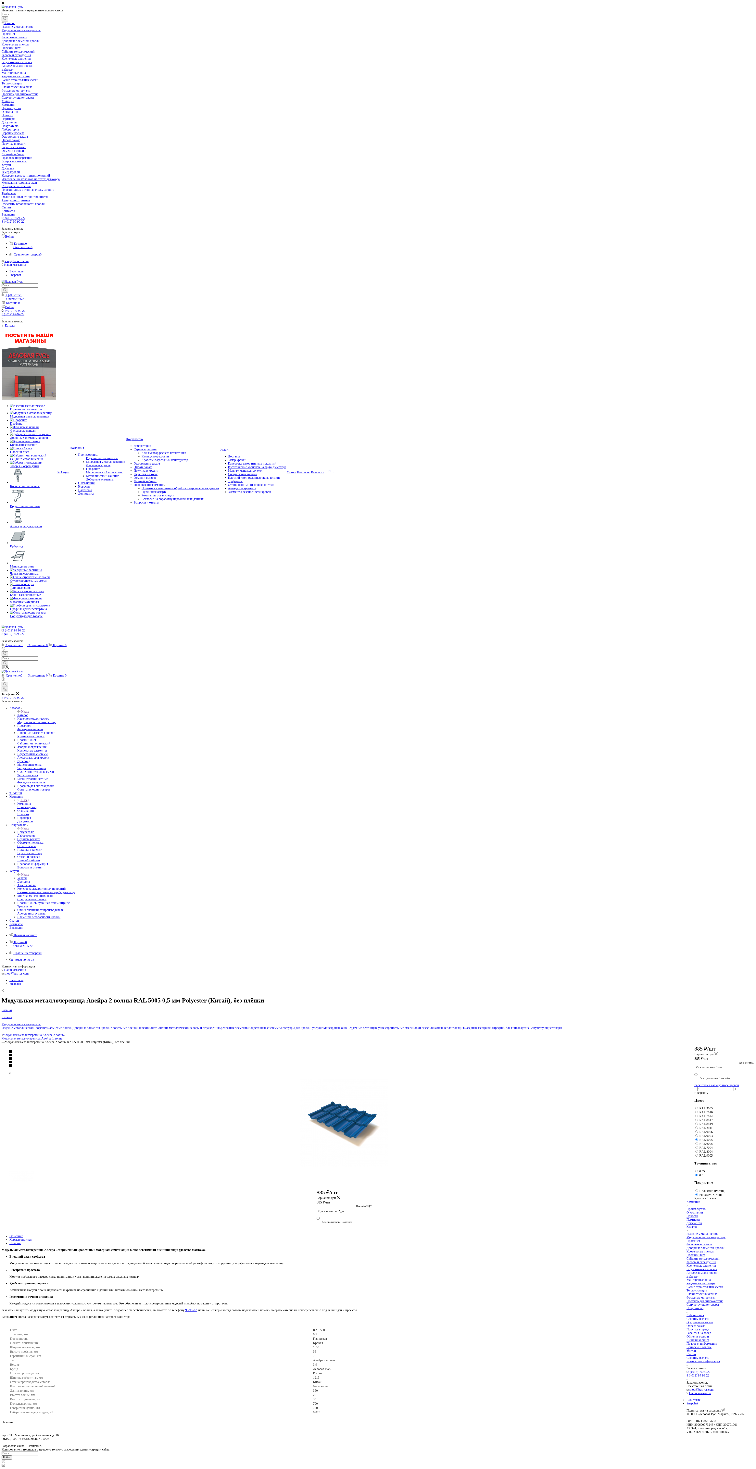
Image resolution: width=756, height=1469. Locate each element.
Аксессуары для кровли (294, 1027)
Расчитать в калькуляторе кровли (716, 1085)
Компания (24, 803)
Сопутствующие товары (546, 1027)
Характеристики (20, 1239)
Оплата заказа (696, 1325)
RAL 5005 (706, 1139)
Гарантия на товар (699, 1333)
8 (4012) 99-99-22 (14, 218)
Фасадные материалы (478, 1027)
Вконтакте (16, 271)
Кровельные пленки (124, 1027)
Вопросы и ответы (699, 1347)
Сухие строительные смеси (394, 1027)
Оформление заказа (700, 1322)
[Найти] (5, 18)
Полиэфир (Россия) (712, 1190)
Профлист (40, 1027)
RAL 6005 (706, 1143)
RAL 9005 (706, 1155)
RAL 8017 (706, 1120)
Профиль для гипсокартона (511, 1027)
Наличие (15, 1243)
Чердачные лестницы (361, 1027)
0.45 (702, 1171)
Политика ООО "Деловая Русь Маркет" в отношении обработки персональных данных (61, 1442)
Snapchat (15, 275)
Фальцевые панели (59, 1027)
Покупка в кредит (699, 1329)
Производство (696, 1209)
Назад (25, 711)
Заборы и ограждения (204, 1027)
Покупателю (25, 832)
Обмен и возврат (698, 1336)
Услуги (22, 878)
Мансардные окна (335, 1027)
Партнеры (693, 1219)
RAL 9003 (706, 1136)
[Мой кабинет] (3, 649)
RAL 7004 (706, 1147)
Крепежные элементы (233, 1027)
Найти (6, 1457)
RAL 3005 (706, 1108)
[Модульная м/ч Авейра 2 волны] (344, 1123)
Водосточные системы (263, 1027)
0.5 (701, 1175)
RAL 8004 (706, 1151)
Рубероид (316, 1027)
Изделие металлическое (17, 1027)
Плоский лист (147, 1027)
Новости (692, 1216)
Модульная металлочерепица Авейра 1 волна (32, 1038)
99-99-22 (191, 1310)
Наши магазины (15, 264)
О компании (695, 1212)
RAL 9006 (706, 1132)
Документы (694, 1223)
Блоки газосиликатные (428, 1027)
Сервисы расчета (698, 1318)
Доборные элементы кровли (91, 1027)
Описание (16, 1236)
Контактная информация (703, 1361)
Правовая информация (702, 1343)
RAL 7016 (706, 1112)
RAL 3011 (705, 1128)
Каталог (22, 715)
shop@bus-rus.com (17, 261)
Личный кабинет (698, 1340)
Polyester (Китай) (710, 1194)
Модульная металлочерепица (706, 1237)
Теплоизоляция (453, 1027)
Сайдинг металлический (173, 1027)
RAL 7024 (706, 1116)
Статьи (691, 1354)
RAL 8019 (706, 1124)
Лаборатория (695, 1315)
